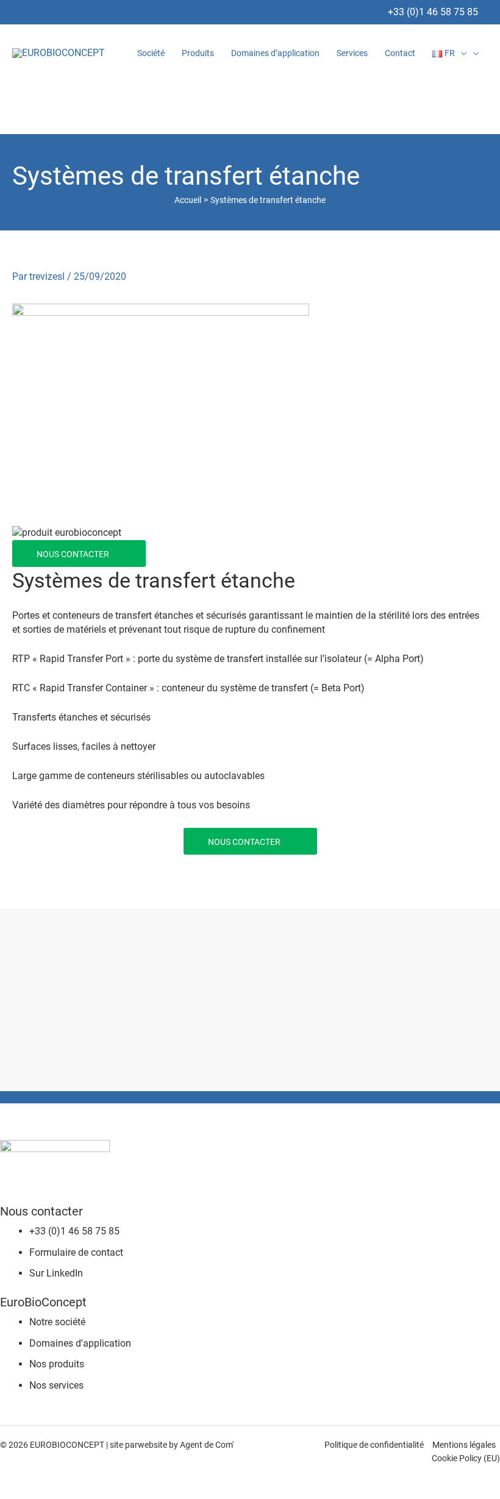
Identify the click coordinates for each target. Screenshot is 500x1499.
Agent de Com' (207, 1445)
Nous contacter (73, 554)
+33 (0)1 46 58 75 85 (433, 12)
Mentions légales (464, 1445)
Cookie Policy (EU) (466, 1458)
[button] (461, 53)
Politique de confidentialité (374, 1445)
